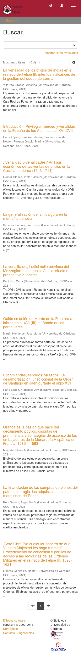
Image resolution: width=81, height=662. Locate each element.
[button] (51, 5)
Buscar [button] (11, 20)
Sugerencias (25, 633)
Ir (74, 45)
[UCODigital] (58, 646)
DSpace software (14, 620)
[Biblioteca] (57, 636)
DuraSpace (10, 629)
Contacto (9, 633)
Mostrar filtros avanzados (61, 53)
